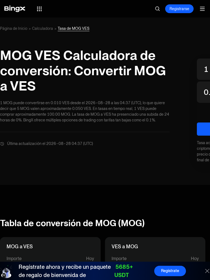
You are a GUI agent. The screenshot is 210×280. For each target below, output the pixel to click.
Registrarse (179, 9)
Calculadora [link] (42, 28)
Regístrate (170, 271)
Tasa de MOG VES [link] (73, 28)
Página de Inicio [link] (13, 28)
